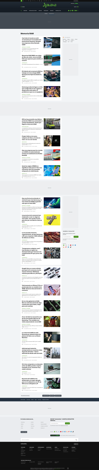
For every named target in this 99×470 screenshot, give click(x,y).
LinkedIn (68, 247)
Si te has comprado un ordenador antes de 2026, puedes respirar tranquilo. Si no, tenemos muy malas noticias (32, 366)
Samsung (39, 399)
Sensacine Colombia (39, 464)
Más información (57, 468)
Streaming (28, 399)
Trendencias (65, 448)
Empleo (32, 428)
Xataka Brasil (23, 463)
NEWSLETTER (58, 10)
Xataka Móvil (23, 450)
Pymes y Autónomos (73, 451)
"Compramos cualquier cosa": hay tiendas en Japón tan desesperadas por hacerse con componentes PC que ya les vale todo (32, 251)
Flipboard (66, 247)
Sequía (68, 39)
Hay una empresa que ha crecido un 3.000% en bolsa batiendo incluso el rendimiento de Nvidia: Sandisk (32, 152)
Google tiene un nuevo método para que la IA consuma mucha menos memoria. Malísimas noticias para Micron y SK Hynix (32, 270)
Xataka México (23, 461)
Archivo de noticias (25, 395)
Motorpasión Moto (58, 450)
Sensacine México (41, 461)
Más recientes (46, 395)
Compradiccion (65, 451)
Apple (36, 399)
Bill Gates (64, 39)
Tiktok (70, 10)
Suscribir (76, 236)
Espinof (39, 450)
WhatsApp (68, 10)
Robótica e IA (24, 173)
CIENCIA (40, 10)
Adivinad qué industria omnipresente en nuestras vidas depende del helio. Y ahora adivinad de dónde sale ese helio (32, 350)
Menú (23, 6)
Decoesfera (65, 450)
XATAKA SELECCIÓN (33, 10)
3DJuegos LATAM (32, 461)
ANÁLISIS (25, 10)
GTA (68, 41)
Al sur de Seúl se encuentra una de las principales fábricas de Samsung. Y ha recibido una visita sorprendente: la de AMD (32, 319)
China (22, 428)
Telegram (72, 10)
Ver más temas (24, 432)
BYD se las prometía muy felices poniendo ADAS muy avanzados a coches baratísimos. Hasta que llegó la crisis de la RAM (32, 121)
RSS (64, 247)
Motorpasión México (57, 462)
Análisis (32, 399)
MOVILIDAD (46, 10)
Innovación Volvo (51, 13)
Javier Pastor (26, 281)
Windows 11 (43, 428)
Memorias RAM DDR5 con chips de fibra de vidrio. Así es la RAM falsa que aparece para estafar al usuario (32, 57)
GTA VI (66, 40)
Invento (72, 39)
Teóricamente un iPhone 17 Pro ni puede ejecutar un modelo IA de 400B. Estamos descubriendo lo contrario (32, 287)
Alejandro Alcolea (27, 67)
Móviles (22, 424)
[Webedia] (24, 443)
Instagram (74, 10)
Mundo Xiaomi (23, 455)
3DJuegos (31, 448)
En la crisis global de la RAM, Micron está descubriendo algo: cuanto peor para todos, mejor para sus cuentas (32, 303)
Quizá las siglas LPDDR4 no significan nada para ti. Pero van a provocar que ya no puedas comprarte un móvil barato (32, 168)
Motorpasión (57, 448)
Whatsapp (64, 41)
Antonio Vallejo (27, 51)
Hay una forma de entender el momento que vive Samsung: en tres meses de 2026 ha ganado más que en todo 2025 (32, 200)
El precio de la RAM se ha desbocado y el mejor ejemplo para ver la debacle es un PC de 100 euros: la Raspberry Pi (31, 381)
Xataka (49, 5)
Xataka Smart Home (23, 453)
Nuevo (75, 6)
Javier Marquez (27, 211)
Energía (32, 424)
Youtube (76, 10)
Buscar (76, 440)
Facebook (68, 245)
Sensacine (39, 448)
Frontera (72, 40)
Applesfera (22, 451)
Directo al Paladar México (49, 462)
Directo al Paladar (49, 448)
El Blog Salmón (74, 448)
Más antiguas (58, 395)
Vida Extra (31, 450)
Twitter (77, 10)
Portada (52, 395)
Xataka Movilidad (25, 126)
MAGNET (52, 10)
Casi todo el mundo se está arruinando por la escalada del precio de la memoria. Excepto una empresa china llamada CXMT (31, 41)
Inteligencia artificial (45, 399)
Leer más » (34, 49)
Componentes (24, 62)
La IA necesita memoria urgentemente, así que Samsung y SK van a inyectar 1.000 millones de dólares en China (32, 235)
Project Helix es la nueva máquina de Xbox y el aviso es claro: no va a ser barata (31, 137)
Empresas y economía (26, 47)
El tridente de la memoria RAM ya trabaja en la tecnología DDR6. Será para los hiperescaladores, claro (32, 73)
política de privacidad (64, 425)
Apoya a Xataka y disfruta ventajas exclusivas (67, 435)
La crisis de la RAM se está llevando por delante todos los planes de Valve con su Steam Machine (31, 335)
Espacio (42, 422)
